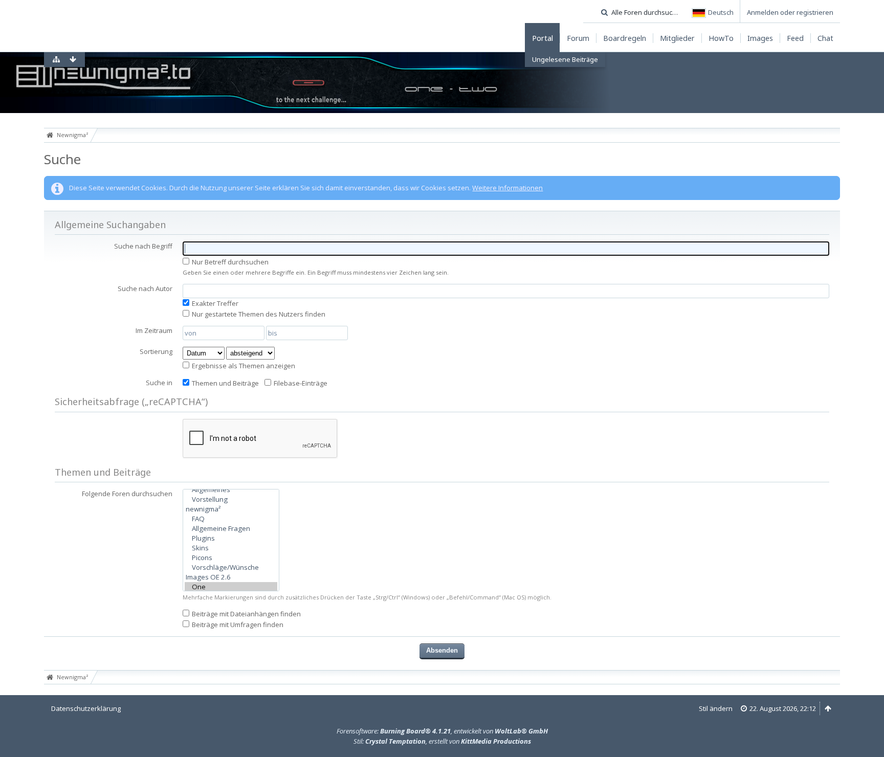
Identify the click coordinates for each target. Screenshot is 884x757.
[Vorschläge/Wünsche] (231, 567)
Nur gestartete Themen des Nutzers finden (257, 314)
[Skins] (231, 548)
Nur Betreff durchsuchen (229, 261)
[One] (231, 587)
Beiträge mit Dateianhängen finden (245, 613)
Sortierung (156, 351)
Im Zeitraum (154, 330)
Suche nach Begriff (143, 246)
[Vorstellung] (231, 499)
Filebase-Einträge (299, 383)
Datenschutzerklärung (86, 708)
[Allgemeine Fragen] (231, 528)
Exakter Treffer (214, 303)
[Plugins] (231, 538)
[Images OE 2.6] (231, 577)
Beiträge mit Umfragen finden (236, 624)
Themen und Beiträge (224, 383)
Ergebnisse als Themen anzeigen (242, 365)
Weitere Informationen (507, 187)
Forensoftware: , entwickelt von (442, 731)
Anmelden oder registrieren (790, 12)
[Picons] (231, 558)
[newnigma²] (231, 509)
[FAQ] (231, 519)
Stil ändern (716, 708)
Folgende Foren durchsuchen (127, 493)
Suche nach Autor (145, 288)
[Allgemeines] (231, 490)
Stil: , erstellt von (442, 741)
